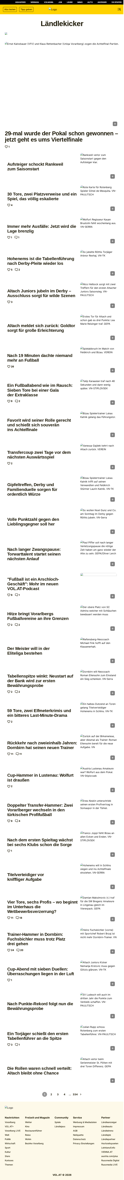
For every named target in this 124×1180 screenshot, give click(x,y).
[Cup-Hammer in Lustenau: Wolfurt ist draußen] (98, 780)
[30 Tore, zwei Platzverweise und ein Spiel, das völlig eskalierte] (98, 199)
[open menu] (119, 9)
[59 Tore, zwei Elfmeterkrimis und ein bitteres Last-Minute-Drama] (98, 716)
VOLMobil (49, 2)
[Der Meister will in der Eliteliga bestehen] (98, 651)
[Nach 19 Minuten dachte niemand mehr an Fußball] (98, 360)
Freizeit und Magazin (37, 1117)
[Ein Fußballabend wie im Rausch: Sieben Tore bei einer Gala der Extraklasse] (98, 393)
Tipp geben (26, 9)
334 (75, 1094)
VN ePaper (116, 2)
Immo (80, 2)
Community (61, 1117)
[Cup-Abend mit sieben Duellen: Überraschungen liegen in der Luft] (98, 974)
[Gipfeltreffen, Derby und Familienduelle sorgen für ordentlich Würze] (98, 490)
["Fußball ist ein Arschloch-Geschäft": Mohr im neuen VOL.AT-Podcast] (98, 586)
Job (60, 2)
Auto (90, 2)
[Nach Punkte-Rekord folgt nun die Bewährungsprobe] (98, 1006)
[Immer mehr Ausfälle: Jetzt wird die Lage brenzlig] (98, 231)
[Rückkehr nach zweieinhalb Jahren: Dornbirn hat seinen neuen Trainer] (98, 748)
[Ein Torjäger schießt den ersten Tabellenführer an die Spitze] (98, 1039)
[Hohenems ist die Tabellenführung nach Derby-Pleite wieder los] (98, 264)
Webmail (35, 2)
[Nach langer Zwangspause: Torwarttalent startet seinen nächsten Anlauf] (98, 554)
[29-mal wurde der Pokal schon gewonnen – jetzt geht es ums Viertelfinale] (62, 85)
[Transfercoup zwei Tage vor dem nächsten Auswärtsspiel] (98, 457)
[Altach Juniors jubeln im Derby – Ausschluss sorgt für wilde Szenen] (98, 296)
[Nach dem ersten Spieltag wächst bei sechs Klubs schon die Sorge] (98, 845)
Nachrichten (12, 1117)
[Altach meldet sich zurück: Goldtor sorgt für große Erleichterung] (98, 328)
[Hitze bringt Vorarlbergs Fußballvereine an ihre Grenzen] (98, 619)
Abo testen (9, 9)
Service (77, 1117)
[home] (62, 9)
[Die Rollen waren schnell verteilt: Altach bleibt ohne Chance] (98, 1071)
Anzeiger (102, 2)
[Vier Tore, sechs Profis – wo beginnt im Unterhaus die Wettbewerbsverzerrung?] (98, 909)
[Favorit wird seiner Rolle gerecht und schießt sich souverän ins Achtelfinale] (98, 425)
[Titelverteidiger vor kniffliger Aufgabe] (98, 877)
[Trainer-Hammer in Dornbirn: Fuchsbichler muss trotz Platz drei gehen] (98, 942)
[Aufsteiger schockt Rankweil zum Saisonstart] (98, 167)
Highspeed (20, 2)
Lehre (70, 2)
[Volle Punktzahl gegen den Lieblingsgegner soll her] (98, 522)
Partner (105, 1117)
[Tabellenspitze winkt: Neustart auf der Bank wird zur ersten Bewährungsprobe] (98, 683)
